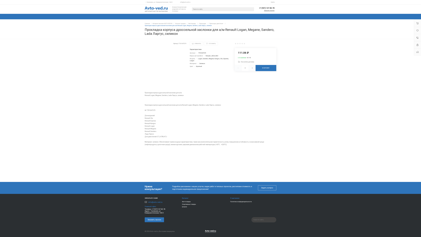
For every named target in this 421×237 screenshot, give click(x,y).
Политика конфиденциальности (241, 201)
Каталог (185, 198)
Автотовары (186, 201)
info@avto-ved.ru (185, 2)
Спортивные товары (189, 204)
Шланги (184, 207)
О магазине (234, 198)
